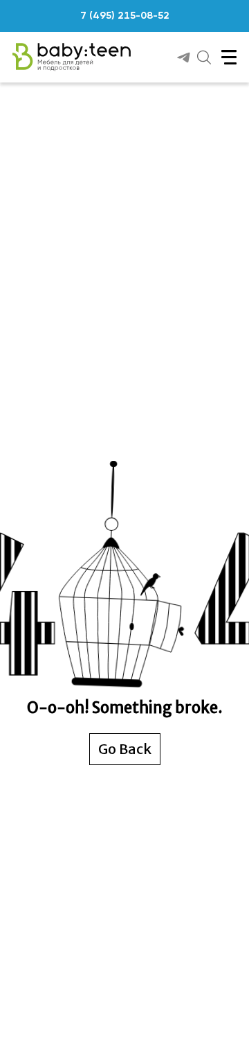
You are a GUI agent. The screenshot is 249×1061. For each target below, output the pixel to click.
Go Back (124, 748)
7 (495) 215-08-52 (124, 16)
